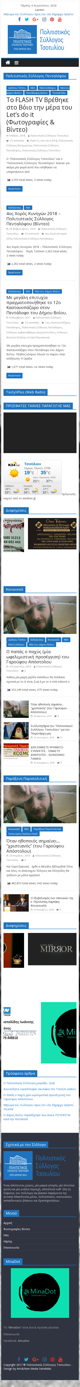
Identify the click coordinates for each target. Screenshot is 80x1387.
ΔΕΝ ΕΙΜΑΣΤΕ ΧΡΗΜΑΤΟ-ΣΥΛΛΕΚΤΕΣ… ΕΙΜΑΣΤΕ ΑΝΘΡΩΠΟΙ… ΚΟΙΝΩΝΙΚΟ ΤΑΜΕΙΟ (47, 752)
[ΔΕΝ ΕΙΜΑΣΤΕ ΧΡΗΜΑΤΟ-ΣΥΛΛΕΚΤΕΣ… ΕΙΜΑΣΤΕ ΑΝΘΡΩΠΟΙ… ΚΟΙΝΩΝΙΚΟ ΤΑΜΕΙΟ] (16, 745)
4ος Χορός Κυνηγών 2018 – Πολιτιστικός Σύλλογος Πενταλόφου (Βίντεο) (33, 218)
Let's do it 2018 (48, 140)
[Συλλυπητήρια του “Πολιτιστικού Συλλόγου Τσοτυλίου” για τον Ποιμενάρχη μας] (16, 724)
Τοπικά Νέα (58, 93)
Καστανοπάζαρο (60, 322)
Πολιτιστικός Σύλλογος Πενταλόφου (33, 238)
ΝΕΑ (32, 88)
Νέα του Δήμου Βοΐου (47, 291)
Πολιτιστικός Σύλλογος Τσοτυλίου (49, 135)
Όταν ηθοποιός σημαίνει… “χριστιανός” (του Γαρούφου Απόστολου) (49, 708)
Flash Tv (34, 140)
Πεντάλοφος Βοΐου (37, 93)
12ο (47, 322)
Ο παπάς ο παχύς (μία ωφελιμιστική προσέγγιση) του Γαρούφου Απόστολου (37, 657)
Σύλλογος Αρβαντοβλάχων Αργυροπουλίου (30, 332)
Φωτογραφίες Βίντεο (16, 1229)
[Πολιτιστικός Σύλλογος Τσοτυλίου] (7, 63)
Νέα (6, 1235)
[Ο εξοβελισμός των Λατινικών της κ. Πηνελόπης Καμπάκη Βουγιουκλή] (16, 896)
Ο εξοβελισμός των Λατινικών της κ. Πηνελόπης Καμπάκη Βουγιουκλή (52, 901)
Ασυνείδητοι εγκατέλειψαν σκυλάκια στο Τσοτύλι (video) (39, 1089)
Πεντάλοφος (13, 327)
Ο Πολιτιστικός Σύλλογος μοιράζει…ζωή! (29, 1083)
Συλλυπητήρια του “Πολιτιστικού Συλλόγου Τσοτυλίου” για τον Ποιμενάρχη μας (52, 729)
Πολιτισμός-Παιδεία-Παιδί (23, 834)
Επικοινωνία (11, 1247)
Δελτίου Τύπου (17, 88)
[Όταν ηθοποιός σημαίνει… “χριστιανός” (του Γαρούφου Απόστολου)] (16, 702)
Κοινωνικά (53, 639)
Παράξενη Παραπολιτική (47, 829)
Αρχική (7, 1223)
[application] (40, 432)
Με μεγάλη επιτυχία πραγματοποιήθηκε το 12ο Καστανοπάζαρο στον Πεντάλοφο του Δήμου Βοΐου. (36, 304)
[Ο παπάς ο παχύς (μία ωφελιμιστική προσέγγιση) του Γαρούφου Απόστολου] (40, 598)
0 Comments (17, 140)
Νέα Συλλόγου (48, 88)
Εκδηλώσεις (14, 207)
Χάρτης (7, 1241)
